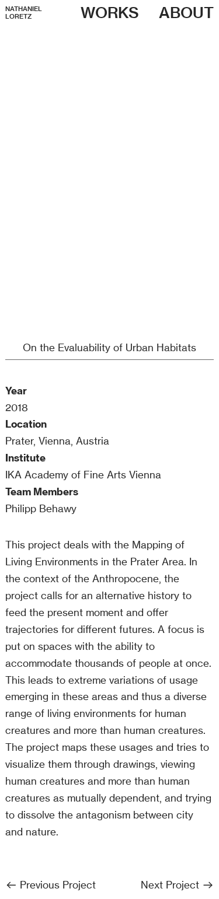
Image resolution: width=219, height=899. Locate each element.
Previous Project (56, 885)
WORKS (110, 12)
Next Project (171, 885)
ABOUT (186, 12)
